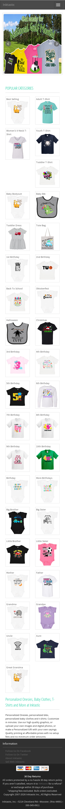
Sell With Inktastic (15, 762)
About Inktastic (13, 758)
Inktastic (9, 5)
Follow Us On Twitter (16, 754)
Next (57, 44)
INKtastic (43, 783)
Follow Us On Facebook (18, 751)
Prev (8, 44)
